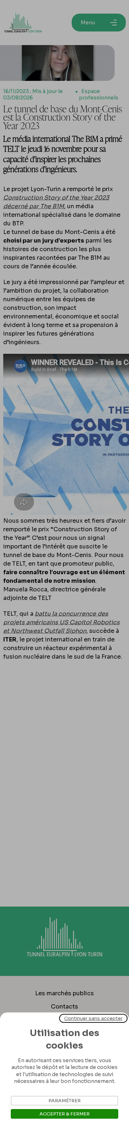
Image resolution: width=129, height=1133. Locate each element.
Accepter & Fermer (64, 1114)
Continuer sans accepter (93, 1018)
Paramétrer (64, 1101)
